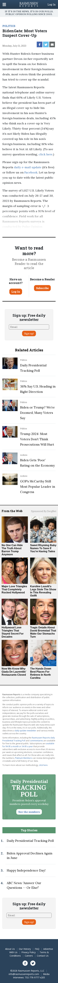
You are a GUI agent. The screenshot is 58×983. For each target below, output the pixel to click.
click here (46, 154)
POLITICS (8, 26)
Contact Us (42, 955)
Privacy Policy (28, 952)
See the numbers (29, 811)
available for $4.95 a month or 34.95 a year (28, 745)
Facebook (30, 172)
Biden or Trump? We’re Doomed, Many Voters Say (37, 412)
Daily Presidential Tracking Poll (30, 841)
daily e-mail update (27, 167)
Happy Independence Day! (26, 870)
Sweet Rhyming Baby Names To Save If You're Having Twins (43, 548)
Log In (52, 4)
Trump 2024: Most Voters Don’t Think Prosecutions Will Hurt (37, 439)
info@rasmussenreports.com (24, 974)
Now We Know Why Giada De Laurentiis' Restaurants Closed (14, 671)
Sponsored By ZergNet (43, 511)
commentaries (36, 740)
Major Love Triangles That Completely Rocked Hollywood (14, 589)
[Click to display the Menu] (4, 4)
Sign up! (29, 333)
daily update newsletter (25, 730)
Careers (29, 955)
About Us (10, 948)
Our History (25, 948)
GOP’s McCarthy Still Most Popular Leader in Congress (37, 486)
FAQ (37, 948)
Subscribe (42, 288)
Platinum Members (23, 758)
